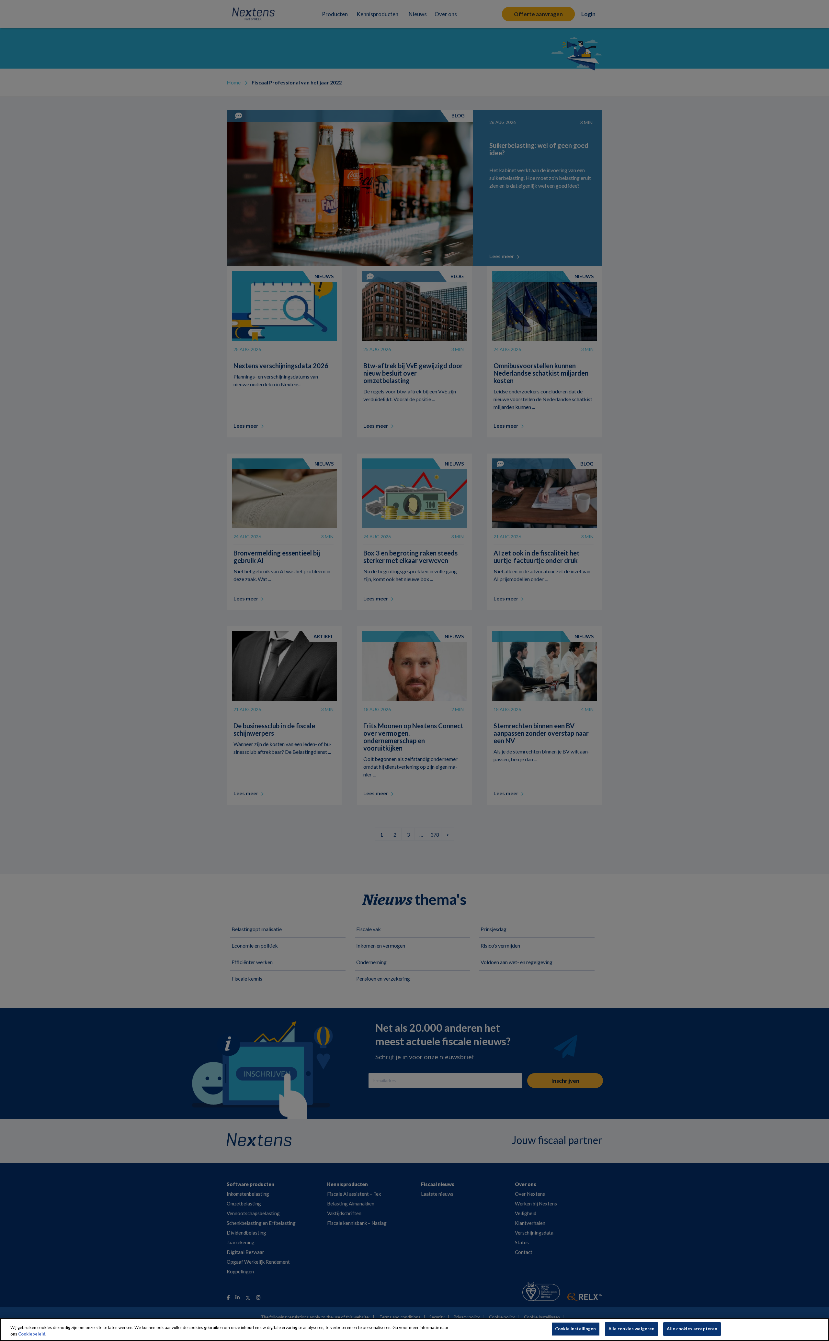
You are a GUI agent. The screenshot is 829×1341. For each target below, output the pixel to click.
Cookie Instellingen (575, 1328)
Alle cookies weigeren (631, 1328)
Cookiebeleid (31, 1333)
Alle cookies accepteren (692, 1328)
